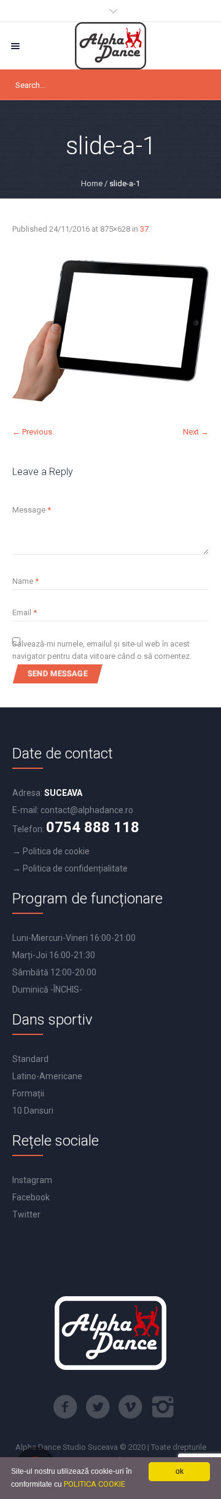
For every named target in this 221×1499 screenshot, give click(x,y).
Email (24, 612)
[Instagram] (162, 1407)
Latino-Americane (47, 1076)
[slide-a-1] (110, 330)
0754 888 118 (92, 827)
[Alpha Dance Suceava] (110, 45)
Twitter (26, 1214)
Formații (28, 1093)
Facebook (31, 1197)
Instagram (32, 1180)
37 (144, 229)
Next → (196, 431)
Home (92, 183)
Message (31, 509)
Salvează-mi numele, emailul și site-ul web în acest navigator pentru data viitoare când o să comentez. (102, 650)
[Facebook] (65, 1407)
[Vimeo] (130, 1407)
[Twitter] (97, 1407)
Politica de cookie (56, 851)
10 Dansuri (32, 1110)
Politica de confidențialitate (75, 868)
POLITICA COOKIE (94, 1484)
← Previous (32, 431)
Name (25, 581)
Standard (30, 1059)
